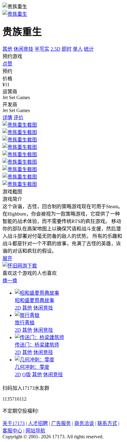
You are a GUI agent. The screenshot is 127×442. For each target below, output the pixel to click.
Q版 (26, 374)
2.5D (55, 49)
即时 (67, 49)
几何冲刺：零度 (32, 367)
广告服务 (61, 423)
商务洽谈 (84, 423)
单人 (78, 49)
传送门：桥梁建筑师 (37, 344)
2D (18, 307)
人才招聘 (38, 423)
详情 (7, 117)
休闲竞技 (23, 49)
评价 (18, 117)
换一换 (9, 280)
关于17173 (13, 423)
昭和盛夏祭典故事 (34, 300)
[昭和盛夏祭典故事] (37, 293)
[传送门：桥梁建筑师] (39, 337)
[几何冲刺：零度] (34, 359)
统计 (89, 49)
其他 (7, 49)
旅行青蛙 (25, 322)
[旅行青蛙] (27, 315)
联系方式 (107, 423)
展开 (7, 258)
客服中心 (12, 430)
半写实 (42, 49)
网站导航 (35, 430)
